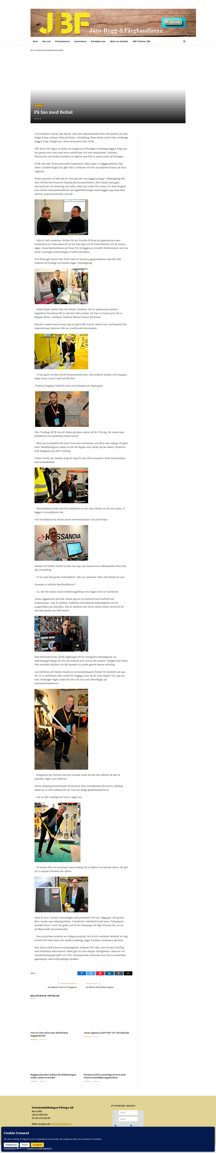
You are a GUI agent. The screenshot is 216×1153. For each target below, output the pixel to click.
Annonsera (80, 41)
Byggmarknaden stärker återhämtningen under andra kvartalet (53, 1076)
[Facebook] (21, 136)
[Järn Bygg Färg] (113, 23)
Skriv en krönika (119, 41)
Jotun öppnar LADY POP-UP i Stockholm (106, 1033)
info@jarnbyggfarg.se (61, 1124)
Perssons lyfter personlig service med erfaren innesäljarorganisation (105, 1076)
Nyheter (38, 105)
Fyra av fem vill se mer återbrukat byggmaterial (49, 1034)
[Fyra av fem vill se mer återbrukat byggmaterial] (54, 1015)
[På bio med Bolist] (108, 86)
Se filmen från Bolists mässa (100, 987)
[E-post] (21, 148)
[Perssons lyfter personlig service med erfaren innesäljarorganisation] (108, 1057)
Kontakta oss (98, 41)
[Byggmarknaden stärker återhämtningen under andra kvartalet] (54, 1057)
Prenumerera (62, 41)
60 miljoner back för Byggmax (62, 987)
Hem (35, 41)
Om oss (46, 41)
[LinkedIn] (21, 142)
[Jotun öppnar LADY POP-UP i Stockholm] (108, 1015)
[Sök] (184, 41)
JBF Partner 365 (141, 41)
